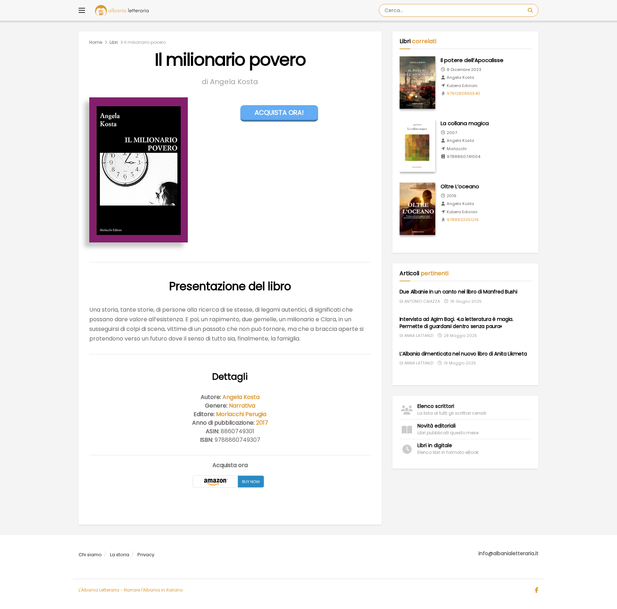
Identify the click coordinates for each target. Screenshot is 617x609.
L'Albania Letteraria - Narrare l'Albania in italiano (131, 590)
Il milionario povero (145, 42)
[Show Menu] (82, 10)
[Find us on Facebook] (536, 590)
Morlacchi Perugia (241, 414)
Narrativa (242, 405)
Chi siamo (90, 554)
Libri (114, 42)
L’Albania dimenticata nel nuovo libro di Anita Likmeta (463, 353)
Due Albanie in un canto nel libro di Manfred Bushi (458, 291)
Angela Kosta (241, 397)
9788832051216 (463, 219)
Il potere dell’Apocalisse (472, 60)
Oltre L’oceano (460, 186)
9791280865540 (463, 93)
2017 (262, 423)
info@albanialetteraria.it (508, 553)
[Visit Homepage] (122, 10)
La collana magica (465, 123)
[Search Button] (531, 10)
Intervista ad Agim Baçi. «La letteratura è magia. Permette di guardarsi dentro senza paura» (456, 323)
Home (95, 42)
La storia (119, 554)
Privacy (145, 554)
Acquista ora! (279, 112)
